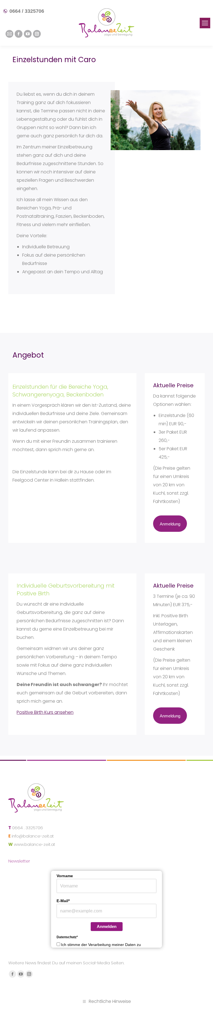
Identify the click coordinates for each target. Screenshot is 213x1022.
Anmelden (106, 926)
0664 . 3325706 (27, 828)
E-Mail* (63, 901)
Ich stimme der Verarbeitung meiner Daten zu (101, 944)
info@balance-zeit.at (33, 836)
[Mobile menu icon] (205, 23)
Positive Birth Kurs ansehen (45, 712)
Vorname (65, 876)
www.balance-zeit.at (34, 844)
